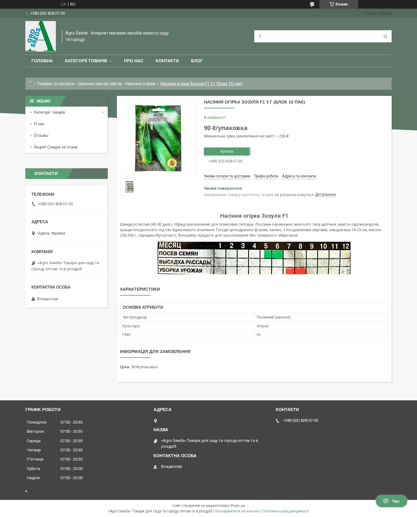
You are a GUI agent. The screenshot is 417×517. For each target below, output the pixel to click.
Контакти (167, 60)
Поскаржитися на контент (237, 511)
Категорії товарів (86, 60)
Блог (197, 60)
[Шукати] (385, 36)
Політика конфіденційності (286, 511)
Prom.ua (238, 506)
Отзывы (41, 135)
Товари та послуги (55, 83)
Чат (396, 501)
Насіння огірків (141, 83)
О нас (39, 124)
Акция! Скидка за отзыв (56, 147)
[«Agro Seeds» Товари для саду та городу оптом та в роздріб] (40, 36)
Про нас (133, 60)
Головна (42, 60)
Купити (226, 151)
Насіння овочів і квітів (100, 83)
